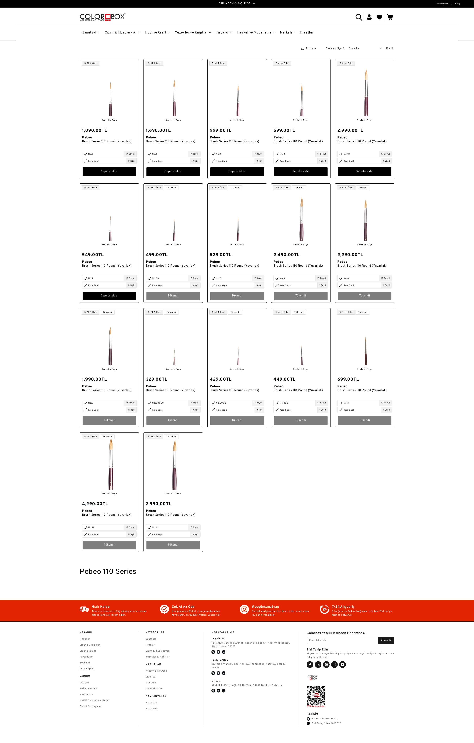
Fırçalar (150, 645)
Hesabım (85, 639)
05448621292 (332, 723)
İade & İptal (87, 668)
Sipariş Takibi (88, 651)
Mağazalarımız (88, 688)
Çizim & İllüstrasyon (158, 651)
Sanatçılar (442, 3)
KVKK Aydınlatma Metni (94, 700)
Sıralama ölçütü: (335, 48)
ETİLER (215, 681)
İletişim (84, 682)
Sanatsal (151, 639)
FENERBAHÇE (219, 660)
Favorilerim (86, 656)
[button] (359, 17)
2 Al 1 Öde (152, 702)
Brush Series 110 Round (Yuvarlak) (106, 141)
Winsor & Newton (156, 670)
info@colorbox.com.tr (324, 718)
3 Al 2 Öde (152, 708)
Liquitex (151, 676)
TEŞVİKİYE (218, 638)
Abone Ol (386, 640)
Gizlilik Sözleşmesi (91, 706)
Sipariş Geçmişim (90, 645)
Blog (457, 3)
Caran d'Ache (154, 688)
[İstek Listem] (379, 17)
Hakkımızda (87, 694)
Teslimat (85, 662)
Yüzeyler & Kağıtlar (158, 656)
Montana (151, 682)
